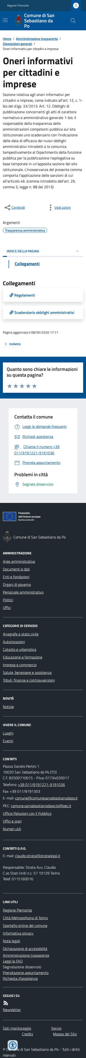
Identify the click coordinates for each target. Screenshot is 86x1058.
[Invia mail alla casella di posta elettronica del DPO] (37, 856)
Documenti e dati (16, 569)
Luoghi (8, 733)
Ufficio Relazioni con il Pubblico (27, 813)
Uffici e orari (12, 821)
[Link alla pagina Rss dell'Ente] (6, 1003)
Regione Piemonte (18, 5)
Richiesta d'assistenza (20, 978)
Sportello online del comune (25, 925)
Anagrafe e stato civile (20, 634)
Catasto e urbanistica (19, 649)
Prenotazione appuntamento (25, 973)
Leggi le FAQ (13, 961)
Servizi (56, 1028)
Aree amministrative (19, 561)
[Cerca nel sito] (71, 20)
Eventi (8, 741)
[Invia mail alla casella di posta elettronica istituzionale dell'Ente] (46, 798)
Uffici (7, 607)
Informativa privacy (18, 933)
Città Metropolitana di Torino (25, 918)
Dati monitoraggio (17, 1028)
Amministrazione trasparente (37, 38)
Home (7, 38)
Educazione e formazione (22, 657)
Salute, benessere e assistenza (27, 672)
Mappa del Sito (65, 1034)
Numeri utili (12, 829)
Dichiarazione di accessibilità (25, 948)
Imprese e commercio (20, 665)
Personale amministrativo (23, 592)
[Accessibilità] (12, 1045)
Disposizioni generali (17, 43)
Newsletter (12, 1010)
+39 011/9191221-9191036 (41, 784)
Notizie (8, 707)
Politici (8, 600)
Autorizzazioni (14, 642)
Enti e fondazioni (16, 577)
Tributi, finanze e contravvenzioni (29, 680)
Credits (27, 1034)
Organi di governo (17, 584)
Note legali (11, 941)
